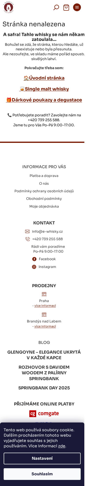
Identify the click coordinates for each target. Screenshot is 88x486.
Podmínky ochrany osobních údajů (44, 191)
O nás (44, 183)
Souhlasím (42, 474)
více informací (45, 305)
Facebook (47, 259)
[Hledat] (56, 7)
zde (61, 446)
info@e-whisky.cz (47, 231)
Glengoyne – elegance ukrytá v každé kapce (44, 355)
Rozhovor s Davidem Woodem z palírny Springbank (44, 373)
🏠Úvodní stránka (44, 78)
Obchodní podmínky (44, 198)
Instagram (47, 267)
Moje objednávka (44, 206)
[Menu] (77, 7)
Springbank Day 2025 (44, 388)
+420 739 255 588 (47, 239)
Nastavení (42, 458)
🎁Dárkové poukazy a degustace (44, 100)
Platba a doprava (44, 176)
